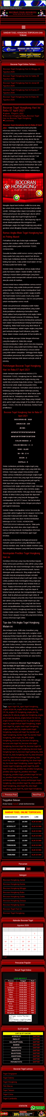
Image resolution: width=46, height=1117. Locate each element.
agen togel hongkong (29, 707)
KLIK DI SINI (36, 822)
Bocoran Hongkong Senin (14, 905)
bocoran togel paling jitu (28, 752)
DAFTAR (36, 1036)
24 (5, 949)
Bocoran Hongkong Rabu (15, 116)
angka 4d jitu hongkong (27, 709)
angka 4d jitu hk (9, 709)
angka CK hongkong (17, 712)
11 (11, 941)
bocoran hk (16, 741)
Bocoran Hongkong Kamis (14, 884)
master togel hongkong (12, 766)
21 (29, 945)
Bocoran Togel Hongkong (20, 118)
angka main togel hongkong (26, 726)
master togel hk (34, 763)
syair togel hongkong (33, 789)
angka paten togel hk (11, 729)
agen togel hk (13, 707)
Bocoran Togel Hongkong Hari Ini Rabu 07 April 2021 (21, 109)
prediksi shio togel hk (12, 772)
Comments (9, 121)
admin (7, 114)
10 (5, 941)
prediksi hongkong (34, 769)
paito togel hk (28, 766)
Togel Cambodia (10, 1099)
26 (17, 949)
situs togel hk (22, 786)
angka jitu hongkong (28, 715)
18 (11, 945)
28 (29, 949)
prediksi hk (21, 769)
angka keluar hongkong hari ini (16, 721)
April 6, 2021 (18, 114)
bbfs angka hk (18, 738)
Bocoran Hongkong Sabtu (14, 897)
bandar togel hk (23, 735)
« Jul (5, 957)
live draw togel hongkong (16, 763)
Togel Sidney (8, 1078)
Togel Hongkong (10, 1082)
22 (35, 945)
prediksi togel (17, 775)
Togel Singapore (10, 1074)
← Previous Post (10, 795)
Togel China (8, 1094)
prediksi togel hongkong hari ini (19, 777)
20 (23, 945)
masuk (15, 804)
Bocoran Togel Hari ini (12, 909)
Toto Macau (8, 1086)
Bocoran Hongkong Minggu (14, 888)
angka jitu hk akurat (11, 715)
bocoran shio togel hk (12, 743)
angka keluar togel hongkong (22, 724)
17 (5, 945)
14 (29, 941)
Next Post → (38, 795)
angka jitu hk (32, 712)
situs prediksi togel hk (21, 783)
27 (23, 949)
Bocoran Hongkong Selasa (14, 901)
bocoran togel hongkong (19, 749)
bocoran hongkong (30, 741)
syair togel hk (17, 789)
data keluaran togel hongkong (22, 758)
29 (35, 949)
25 (11, 949)
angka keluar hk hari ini (30, 718)
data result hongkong (19, 760)
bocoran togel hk (19, 746)
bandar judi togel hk (20, 732)
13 (23, 941)
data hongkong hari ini (21, 755)
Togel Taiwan (8, 1090)
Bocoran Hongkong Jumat (14, 880)
